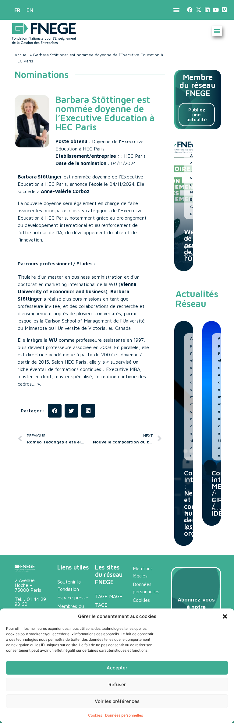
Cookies (95, 715)
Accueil (21, 54)
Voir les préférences (117, 701)
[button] (225, 616)
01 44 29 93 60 (30, 601)
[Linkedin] (207, 10)
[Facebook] (190, 10)
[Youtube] (215, 10)
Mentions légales (143, 572)
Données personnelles (124, 715)
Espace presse (72, 597)
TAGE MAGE (108, 596)
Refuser (117, 684)
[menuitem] (17, 9)
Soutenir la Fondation (69, 585)
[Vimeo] (224, 10)
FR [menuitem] (17, 10)
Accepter (117, 668)
